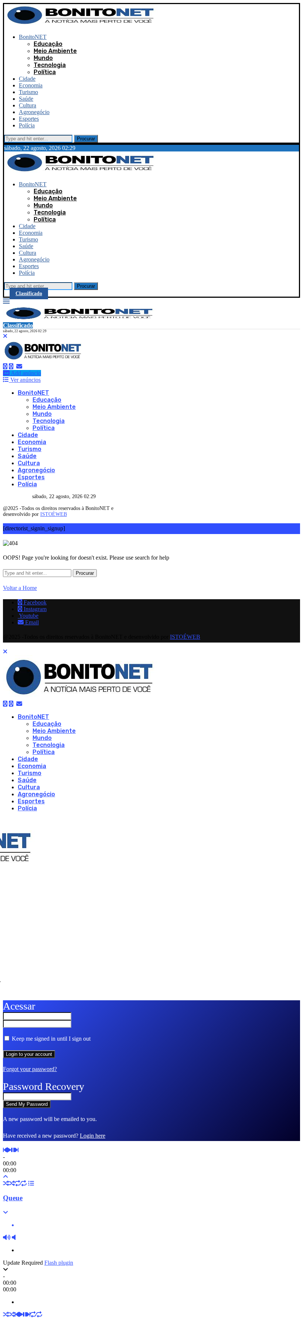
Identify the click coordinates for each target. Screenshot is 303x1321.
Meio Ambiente (55, 50)
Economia (30, 85)
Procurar (86, 138)
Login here (92, 1135)
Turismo (28, 92)
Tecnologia (50, 65)
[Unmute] (14, 1237)
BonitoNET (33, 37)
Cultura (27, 105)
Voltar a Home (20, 588)
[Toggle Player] (5, 1177)
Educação (48, 43)
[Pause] (13, 1150)
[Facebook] (5, 366)
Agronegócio (34, 112)
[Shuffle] (6, 1183)
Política (45, 72)
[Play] (9, 1150)
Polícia (27, 125)
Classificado (29, 293)
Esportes (29, 119)
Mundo (43, 57)
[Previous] (5, 1150)
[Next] (16, 1150)
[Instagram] (11, 366)
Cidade (27, 79)
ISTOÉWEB (53, 514)
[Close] (5, 336)
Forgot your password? (30, 1069)
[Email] (19, 366)
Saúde (26, 99)
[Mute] (6, 1237)
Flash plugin (58, 1263)
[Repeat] (18, 1183)
